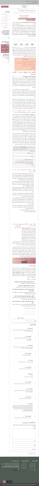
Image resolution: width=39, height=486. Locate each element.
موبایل (32, 156)
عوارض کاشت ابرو (32, 89)
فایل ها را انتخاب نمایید (20, 161)
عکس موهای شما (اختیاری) (29, 159)
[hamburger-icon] (27, 5)
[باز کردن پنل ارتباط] (4, 481)
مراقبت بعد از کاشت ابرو (18, 76)
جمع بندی (33, 67)
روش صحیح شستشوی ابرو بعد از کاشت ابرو (29, 64)
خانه (35, 12)
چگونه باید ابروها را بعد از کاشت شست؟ (28, 61)
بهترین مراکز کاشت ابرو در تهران (27, 23)
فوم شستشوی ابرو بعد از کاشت (28, 313)
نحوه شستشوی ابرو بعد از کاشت (28, 314)
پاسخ (32, 332)
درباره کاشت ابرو (30, 20)
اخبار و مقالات (31, 12)
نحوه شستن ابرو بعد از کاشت (29, 311)
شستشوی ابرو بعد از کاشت (29, 310)
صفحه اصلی (24, 5)
